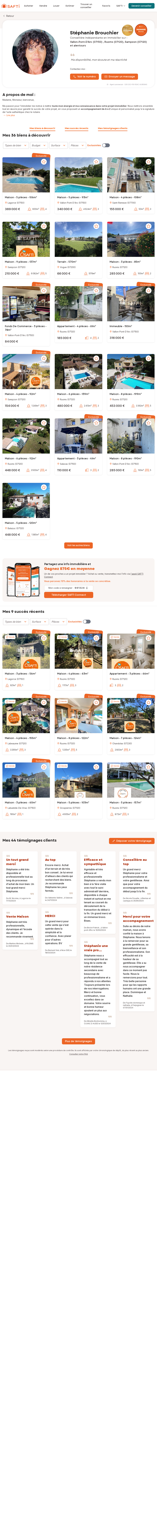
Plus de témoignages (78, 1041)
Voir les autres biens (78, 545)
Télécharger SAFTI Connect (69, 595)
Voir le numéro (86, 76)
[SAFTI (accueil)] (10, 6)
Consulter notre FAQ (78, 1054)
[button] (26, 175)
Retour (10, 15)
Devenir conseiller (141, 5)
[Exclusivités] (106, 145)
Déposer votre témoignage (133, 841)
